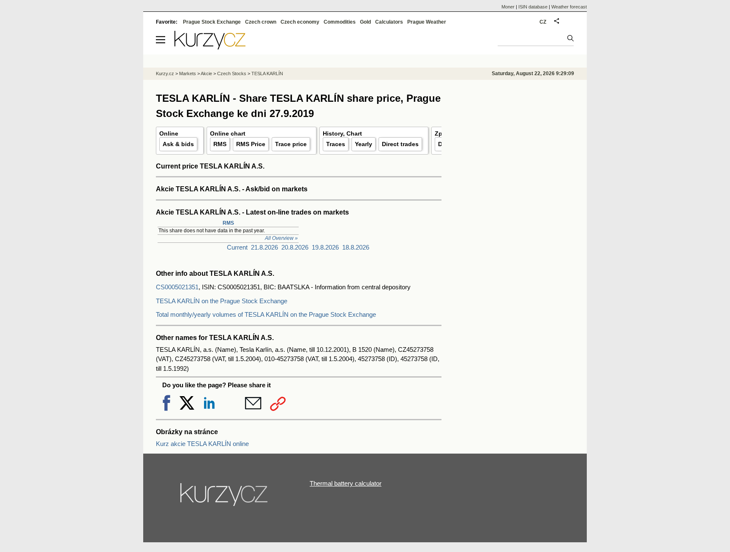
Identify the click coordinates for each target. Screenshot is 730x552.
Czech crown (260, 22)
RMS (219, 144)
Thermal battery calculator (345, 483)
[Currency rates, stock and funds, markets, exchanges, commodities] (209, 47)
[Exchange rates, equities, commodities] (224, 498)
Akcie (206, 73)
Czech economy (300, 22)
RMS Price (250, 144)
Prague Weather (426, 22)
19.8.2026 (325, 247)
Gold (365, 22)
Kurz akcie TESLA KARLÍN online (202, 443)
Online (168, 133)
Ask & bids (178, 144)
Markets (187, 73)
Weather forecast (569, 6)
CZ (542, 22)
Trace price (291, 144)
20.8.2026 (294, 247)
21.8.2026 (264, 247)
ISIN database (533, 6)
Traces (335, 144)
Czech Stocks (231, 73)
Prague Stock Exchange (212, 22)
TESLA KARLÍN (267, 73)
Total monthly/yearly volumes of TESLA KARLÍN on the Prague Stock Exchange (266, 314)
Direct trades (400, 144)
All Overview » (281, 238)
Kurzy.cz (165, 73)
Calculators (389, 22)
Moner (508, 6)
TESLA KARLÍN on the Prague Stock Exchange (221, 301)
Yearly (363, 144)
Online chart (227, 133)
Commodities (340, 22)
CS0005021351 (177, 287)
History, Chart (342, 133)
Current (237, 247)
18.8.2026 (355, 247)
